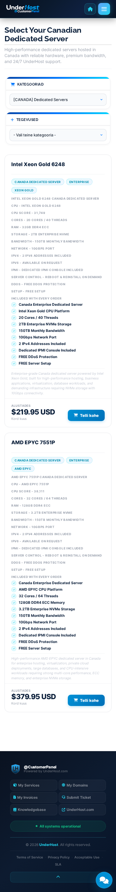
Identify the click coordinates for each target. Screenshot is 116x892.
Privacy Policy (59, 857)
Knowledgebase (32, 809)
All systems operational (60, 826)
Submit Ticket (79, 797)
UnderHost (48, 844)
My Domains (77, 785)
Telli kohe (89, 415)
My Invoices (27, 797)
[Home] (90, 9)
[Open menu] (104, 9)
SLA (58, 864)
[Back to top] (58, 877)
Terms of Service (29, 857)
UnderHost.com (80, 809)
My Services (29, 785)
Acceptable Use (87, 857)
